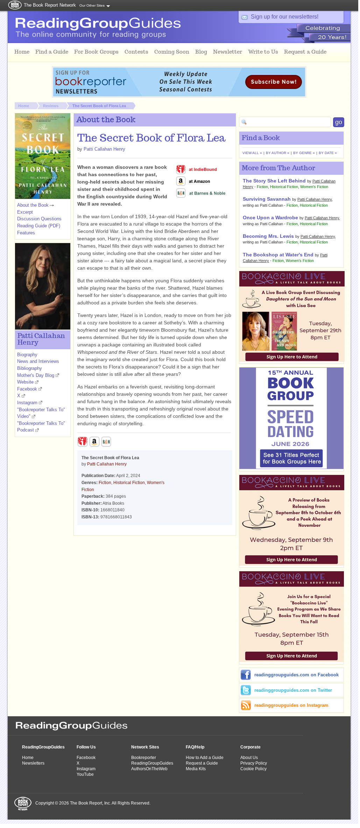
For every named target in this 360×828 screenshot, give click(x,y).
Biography (27, 354)
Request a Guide (202, 763)
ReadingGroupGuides (43, 747)
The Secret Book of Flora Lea (99, 106)
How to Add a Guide (205, 757)
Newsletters (33, 763)
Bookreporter (143, 757)
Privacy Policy (253, 763)
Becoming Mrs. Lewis (268, 236)
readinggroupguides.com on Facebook (296, 674)
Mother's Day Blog (35, 375)
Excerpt (25, 212)
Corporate (250, 747)
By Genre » (304, 153)
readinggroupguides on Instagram (291, 705)
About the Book (33, 205)
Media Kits (196, 769)
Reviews (50, 106)
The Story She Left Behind (274, 181)
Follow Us (86, 747)
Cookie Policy (253, 769)
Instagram (27, 402)
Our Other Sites (92, 5)
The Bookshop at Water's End (278, 254)
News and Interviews (38, 361)
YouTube (85, 774)
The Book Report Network (50, 5)
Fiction (105, 482)
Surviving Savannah (267, 199)
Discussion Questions (39, 218)
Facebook (27, 389)
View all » (252, 153)
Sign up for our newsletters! (284, 17)
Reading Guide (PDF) (38, 225)
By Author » (277, 153)
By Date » (328, 153)
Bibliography (29, 368)
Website (25, 382)
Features (26, 232)
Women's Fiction (314, 187)
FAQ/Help (195, 747)
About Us (249, 757)
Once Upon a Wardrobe (270, 217)
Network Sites (145, 747)
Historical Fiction (129, 482)
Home (23, 106)
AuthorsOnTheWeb (149, 769)
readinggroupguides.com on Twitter (293, 690)
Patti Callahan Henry (104, 149)
